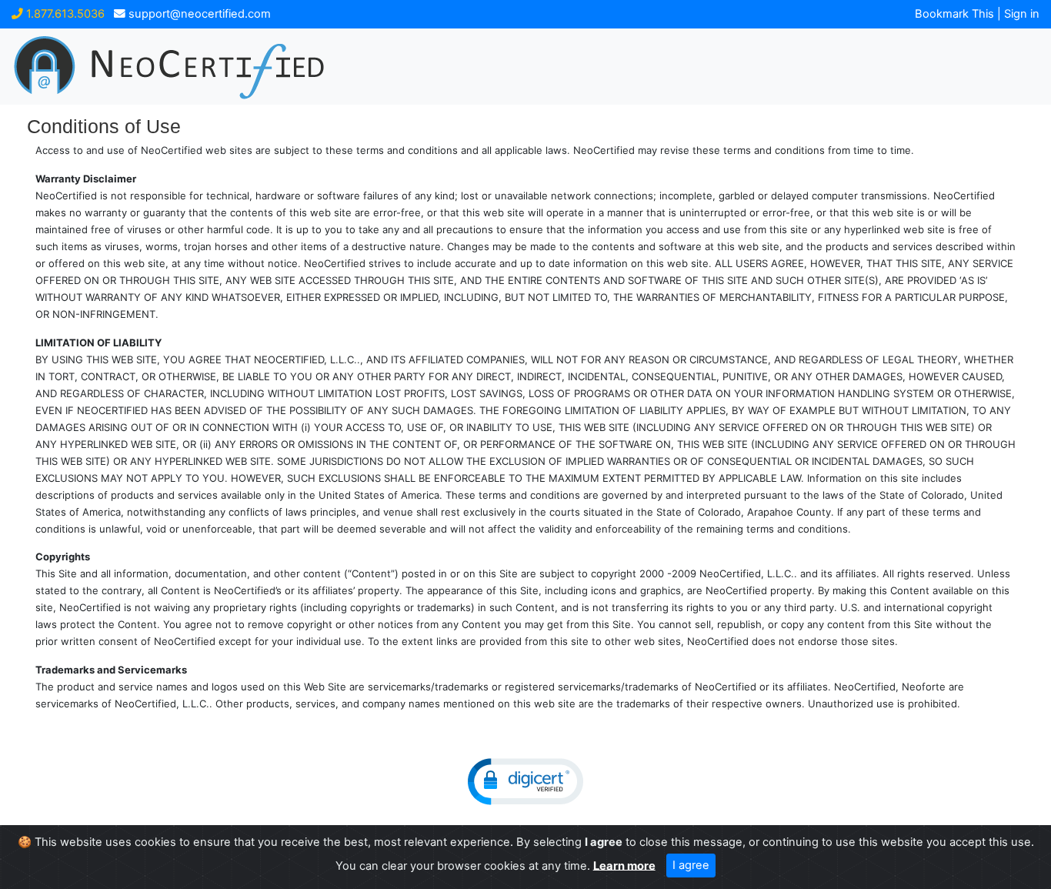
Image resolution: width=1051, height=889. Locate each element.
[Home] (258, 66)
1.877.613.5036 (64, 14)
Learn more (624, 865)
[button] (525, 781)
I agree (690, 865)
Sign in (1021, 14)
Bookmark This (954, 14)
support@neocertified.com (198, 14)
